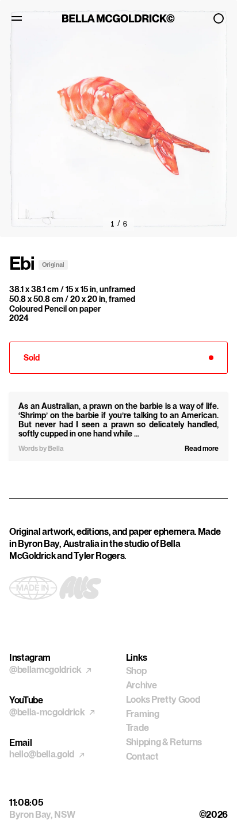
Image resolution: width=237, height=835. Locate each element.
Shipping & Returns (164, 742)
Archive (141, 685)
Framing (142, 713)
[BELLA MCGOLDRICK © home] (118, 18)
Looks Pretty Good (163, 699)
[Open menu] (18, 18)
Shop (136, 670)
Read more (202, 448)
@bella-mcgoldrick (47, 712)
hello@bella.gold (42, 754)
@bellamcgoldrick (46, 669)
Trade (137, 727)
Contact (142, 756)
